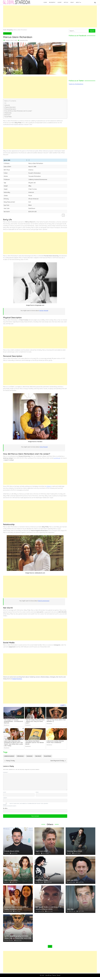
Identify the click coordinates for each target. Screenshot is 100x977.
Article (66, 2)
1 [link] (63, 215)
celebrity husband (9, 756)
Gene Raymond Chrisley (57, 760)
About (78, 2)
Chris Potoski (44, 447)
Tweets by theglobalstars (76, 84)
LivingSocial (57, 458)
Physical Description (10, 107)
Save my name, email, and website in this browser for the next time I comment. (29, 803)
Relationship (8, 113)
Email (37, 792)
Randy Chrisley (10, 760)
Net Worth (7, 114)
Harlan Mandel (43, 310)
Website (5, 797)
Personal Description (10, 109)
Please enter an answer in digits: (9, 805)
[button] (26, 160)
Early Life (7, 105)
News (72, 2)
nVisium (48, 486)
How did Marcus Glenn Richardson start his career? (18, 111)
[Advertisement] (50, 16)
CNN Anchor (20, 756)
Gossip (59, 2)
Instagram (29, 756)
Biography (52, 2)
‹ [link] (60, 215)
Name (4, 792)
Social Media (8, 116)
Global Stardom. (17, 679)
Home (45, 2)
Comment (5, 772)
